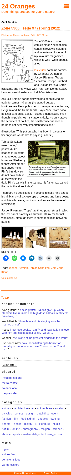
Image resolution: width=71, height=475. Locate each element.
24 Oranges (18, 6)
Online (16, 429)
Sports (16, 434)
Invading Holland (12, 377)
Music (56, 423)
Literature (44, 423)
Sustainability (31, 434)
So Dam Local (9, 388)
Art (32, 408)
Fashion (6, 418)
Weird (61, 434)
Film (16, 418)
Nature (6, 429)
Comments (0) (9, 277)
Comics (16, 35)
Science (57, 429)
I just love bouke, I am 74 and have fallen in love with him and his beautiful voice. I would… (35, 331)
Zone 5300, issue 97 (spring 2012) (30, 28)
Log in (5, 449)
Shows (6, 434)
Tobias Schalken (39, 267)
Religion (45, 429)
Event (54, 413)
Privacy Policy (50, 473)
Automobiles (44, 408)
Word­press (31, 473)
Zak (53, 267)
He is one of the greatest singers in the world (40, 338)
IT (35, 423)
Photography (30, 429)
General (6, 423)
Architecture (21, 408)
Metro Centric (10, 383)
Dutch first (43, 413)
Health (18, 423)
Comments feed (11, 459)
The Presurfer (9, 393)
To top (5, 297)
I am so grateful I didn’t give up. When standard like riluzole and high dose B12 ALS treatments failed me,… (35, 313)
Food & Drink (28, 418)
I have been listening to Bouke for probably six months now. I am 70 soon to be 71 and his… (33, 346)
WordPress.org (10, 464)
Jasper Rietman (18, 267)
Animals (7, 408)
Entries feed (9, 454)
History (28, 423)
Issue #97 (40, 70)
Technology (48, 434)
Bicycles (7, 413)
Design (30, 413)
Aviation (59, 408)
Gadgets (43, 418)
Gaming (55, 418)
